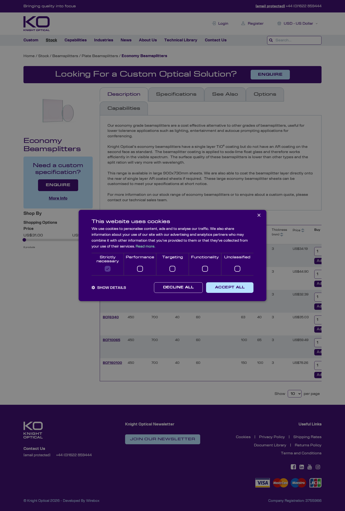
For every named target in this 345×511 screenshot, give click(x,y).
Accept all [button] (230, 287)
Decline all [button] (178, 287)
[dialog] (172, 255)
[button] (109, 287)
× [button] (259, 215)
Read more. (145, 246)
